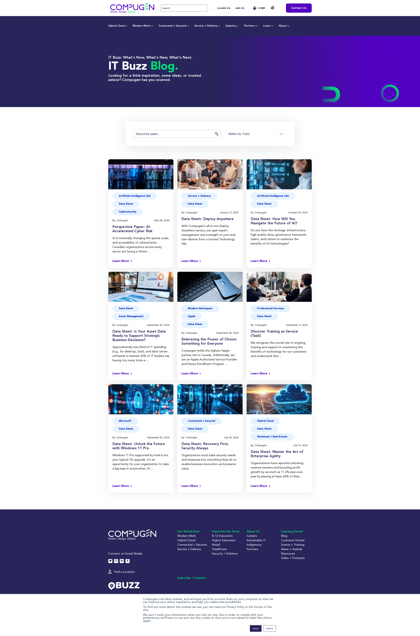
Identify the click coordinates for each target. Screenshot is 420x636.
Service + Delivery (205, 26)
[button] (132, 8)
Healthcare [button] (219, 549)
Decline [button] (269, 628)
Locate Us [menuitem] (223, 8)
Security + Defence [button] (225, 553)
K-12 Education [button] (222, 535)
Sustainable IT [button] (256, 540)
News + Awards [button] (291, 549)
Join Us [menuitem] (239, 8)
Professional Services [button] (270, 308)
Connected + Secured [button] (201, 421)
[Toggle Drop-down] (126, 26)
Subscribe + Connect (191, 578)
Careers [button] (252, 535)
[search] (184, 8)
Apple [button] (191, 316)
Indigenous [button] (254, 544)
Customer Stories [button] (292, 540)
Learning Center (292, 531)
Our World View (188, 531)
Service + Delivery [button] (199, 196)
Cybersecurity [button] (127, 212)
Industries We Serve (226, 531)
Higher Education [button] (224, 540)
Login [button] (261, 8)
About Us (253, 531)
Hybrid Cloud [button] (265, 421)
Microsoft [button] (125, 421)
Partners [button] (252, 549)
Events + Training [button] (292, 544)
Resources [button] (288, 553)
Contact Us (299, 8)
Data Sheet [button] (126, 204)
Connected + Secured (172, 26)
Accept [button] (256, 628)
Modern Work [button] (186, 535)
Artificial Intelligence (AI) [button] (134, 196)
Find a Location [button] (124, 571)
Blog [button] (284, 535)
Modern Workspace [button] (200, 308)
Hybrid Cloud (116, 26)
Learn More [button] (120, 261)
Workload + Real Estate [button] (272, 436)
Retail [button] (216, 544)
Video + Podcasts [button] (293, 558)
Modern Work (141, 26)
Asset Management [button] (131, 316)
